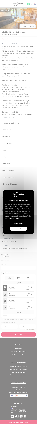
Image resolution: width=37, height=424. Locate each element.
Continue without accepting (18, 200)
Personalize (18, 223)
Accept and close (17, 228)
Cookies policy (14, 218)
